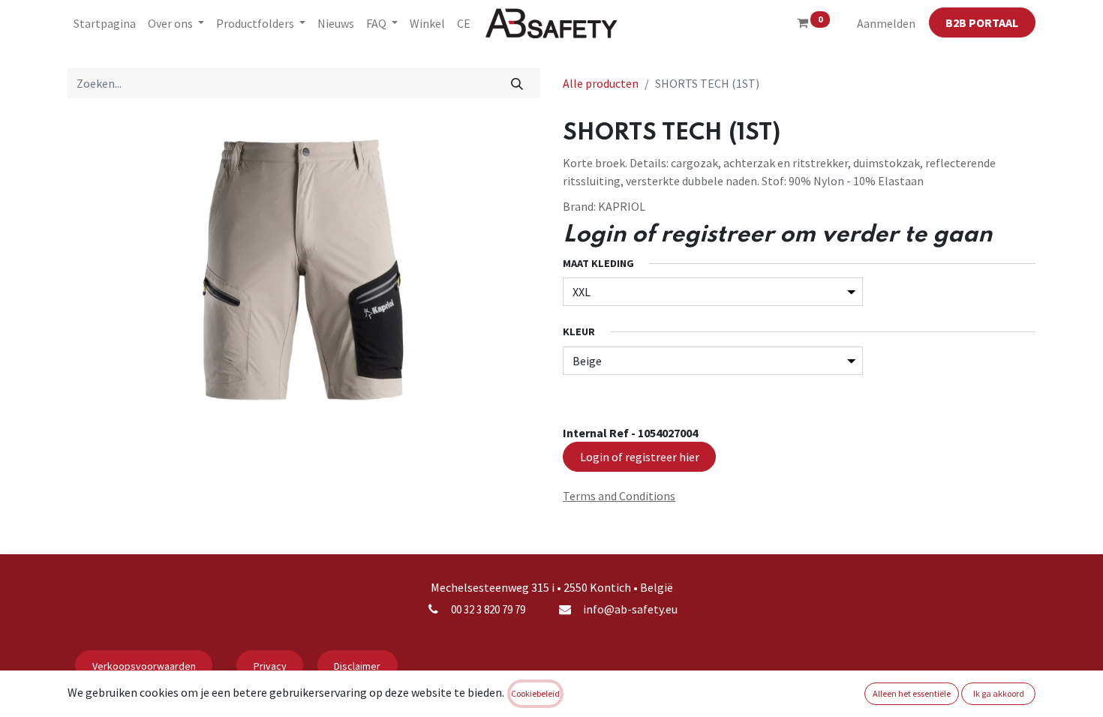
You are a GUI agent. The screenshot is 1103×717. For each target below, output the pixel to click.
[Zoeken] (517, 83)
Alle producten (601, 83)
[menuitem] (105, 23)
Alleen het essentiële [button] (912, 693)
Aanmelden (886, 23)
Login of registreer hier (639, 456)
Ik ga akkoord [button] (998, 693)
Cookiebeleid (535, 693)
